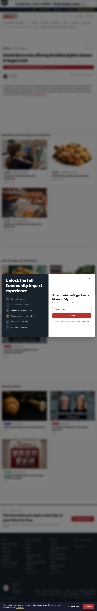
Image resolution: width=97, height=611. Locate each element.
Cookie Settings (73, 606)
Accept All (88, 606)
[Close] (89, 278)
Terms (77, 321)
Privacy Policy (85, 321)
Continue (72, 316)
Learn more (20, 608)
